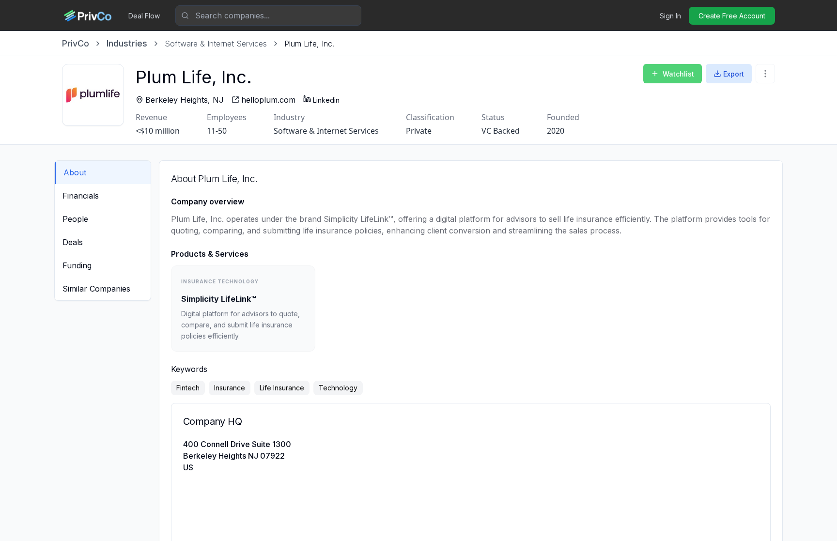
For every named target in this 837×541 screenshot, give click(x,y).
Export (733, 74)
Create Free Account (731, 16)
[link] (309, 43)
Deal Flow (144, 16)
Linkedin (326, 100)
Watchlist (678, 74)
